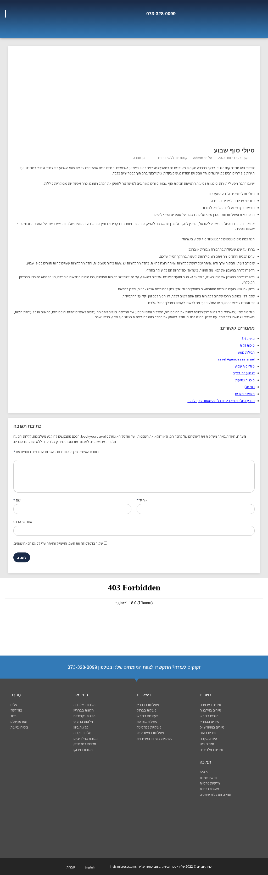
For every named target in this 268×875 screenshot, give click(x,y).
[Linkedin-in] (12, 14)
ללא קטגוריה (165, 157)
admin (198, 157)
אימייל (142, 500)
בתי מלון (249, 387)
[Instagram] (35, 14)
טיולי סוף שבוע (245, 366)
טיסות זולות (247, 345)
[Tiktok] (20, 14)
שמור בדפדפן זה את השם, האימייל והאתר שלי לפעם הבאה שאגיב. (58, 543)
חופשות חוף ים (245, 394)
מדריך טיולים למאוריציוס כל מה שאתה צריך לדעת (221, 400)
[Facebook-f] (43, 14)
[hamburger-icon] (252, 30)
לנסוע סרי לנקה (244, 373)
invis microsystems (123, 866)
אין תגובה (139, 157)
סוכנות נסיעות (245, 380)
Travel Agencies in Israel (235, 359)
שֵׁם (16, 500)
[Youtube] (28, 14)
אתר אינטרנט (22, 521)
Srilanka (248, 338)
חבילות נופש (246, 352)
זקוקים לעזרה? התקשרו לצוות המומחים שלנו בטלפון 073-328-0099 (134, 667)
